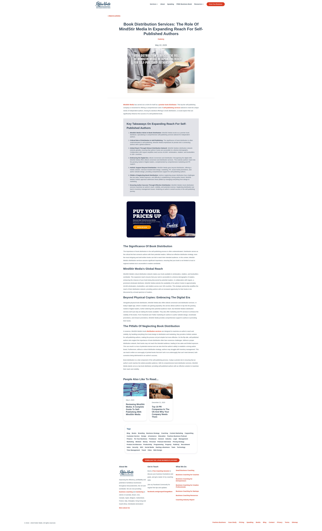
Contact (271, 522)
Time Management (133, 450)
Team (173, 447)
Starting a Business (163, 447)
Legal (175, 439)
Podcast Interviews (164, 442)
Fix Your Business (140, 439)
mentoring (139, 492)
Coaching (164, 433)
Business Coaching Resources (187, 495)
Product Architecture (134, 444)
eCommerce (152, 436)
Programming (159, 444)
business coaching (126, 492)
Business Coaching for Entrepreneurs (184, 480)
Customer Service (133, 436)
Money (145, 442)
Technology (181, 447)
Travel (144, 450)
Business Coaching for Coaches (187, 475)
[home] (103, 5)
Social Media (149, 447)
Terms (287, 522)
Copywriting (189, 433)
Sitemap (295, 522)
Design (143, 436)
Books (134, 433)
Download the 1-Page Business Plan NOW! (161, 460)
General (161, 439)
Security (135, 447)
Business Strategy (152, 433)
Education (162, 436)
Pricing (241, 522)
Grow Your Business (215, 4)
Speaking (170, 4)
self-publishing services (171, 108)
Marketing (130, 442)
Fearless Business (219, 522)
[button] (154, 4)
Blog (128, 433)
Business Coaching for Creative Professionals (187, 486)
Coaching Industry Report (185, 500)
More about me (124, 508)
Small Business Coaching (185, 470)
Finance (129, 439)
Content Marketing (176, 433)
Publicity (161, 39)
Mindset (138, 442)
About (162, 4)
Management (183, 439)
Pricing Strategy (178, 442)
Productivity (147, 444)
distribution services (154, 331)
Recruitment (185, 444)
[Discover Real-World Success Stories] (161, 219)
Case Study (232, 522)
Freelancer (152, 439)
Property (168, 444)
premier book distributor (168, 104)
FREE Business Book (184, 4)
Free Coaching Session (161, 471)
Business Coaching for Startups (187, 491)
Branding (141, 433)
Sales (129, 447)
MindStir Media (128, 104)
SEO (141, 447)
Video (150, 450)
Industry (168, 439)
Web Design (157, 450)
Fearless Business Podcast (177, 436)
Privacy (279, 522)
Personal (152, 442)
